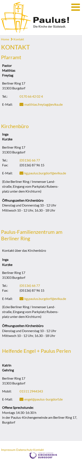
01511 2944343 (31, 391)
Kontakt (18, 39)
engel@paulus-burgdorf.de (43, 399)
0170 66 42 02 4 (31, 96)
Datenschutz (24, 449)
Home (5, 39)
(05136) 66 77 (30, 160)
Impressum (8, 449)
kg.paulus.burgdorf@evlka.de (45, 173)
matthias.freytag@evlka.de (43, 104)
